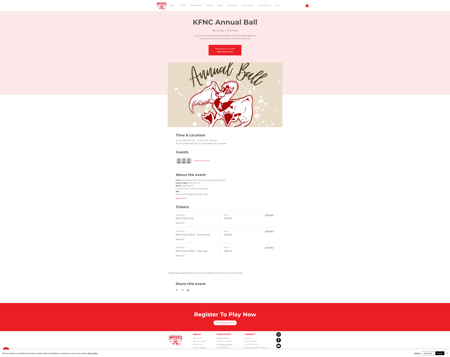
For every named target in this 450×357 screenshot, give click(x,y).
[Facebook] (278, 340)
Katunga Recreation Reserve (255, 347)
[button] (307, 5)
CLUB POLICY (223, 334)
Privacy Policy (93, 353)
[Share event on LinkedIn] (188, 290)
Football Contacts (251, 344)
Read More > (181, 198)
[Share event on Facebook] (177, 290)
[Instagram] (278, 334)
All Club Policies (222, 347)
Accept (439, 353)
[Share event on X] (182, 290)
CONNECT (250, 334)
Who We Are (197, 338)
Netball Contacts (251, 341)
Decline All (428, 353)
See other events (225, 51)
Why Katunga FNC (200, 341)
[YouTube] (278, 346)
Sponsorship (197, 344)
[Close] (447, 353)
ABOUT (197, 334)
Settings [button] (417, 353)
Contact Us (249, 338)
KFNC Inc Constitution (224, 341)
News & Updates (199, 347)
